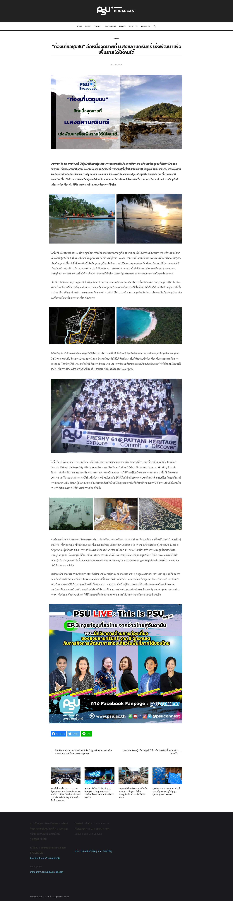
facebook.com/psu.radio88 (45, 858)
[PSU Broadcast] (116, 10)
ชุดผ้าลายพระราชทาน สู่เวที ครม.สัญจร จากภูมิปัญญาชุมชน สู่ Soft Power (166, 791)
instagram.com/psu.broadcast (46, 872)
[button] (155, 26)
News (116, 38)
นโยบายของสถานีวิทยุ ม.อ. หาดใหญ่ (93, 851)
